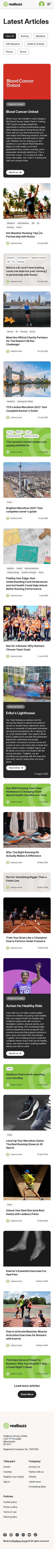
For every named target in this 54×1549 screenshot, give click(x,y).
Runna (23, 51)
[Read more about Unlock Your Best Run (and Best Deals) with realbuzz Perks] (27, 1182)
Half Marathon (13, 44)
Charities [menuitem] (7, 1471)
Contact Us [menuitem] (34, 1466)
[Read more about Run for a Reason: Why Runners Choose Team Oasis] (27, 623)
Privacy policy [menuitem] (10, 1507)
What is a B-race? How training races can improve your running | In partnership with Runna (26, 271)
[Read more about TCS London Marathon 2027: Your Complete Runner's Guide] (27, 379)
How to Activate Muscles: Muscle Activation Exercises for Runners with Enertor (26, 1335)
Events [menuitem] (6, 1466)
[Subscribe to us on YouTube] (29, 1534)
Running (25, 36)
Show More (27, 1394)
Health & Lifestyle (35, 44)
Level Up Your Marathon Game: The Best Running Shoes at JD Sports (25, 1144)
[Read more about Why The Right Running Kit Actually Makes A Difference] (27, 830)
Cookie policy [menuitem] (10, 1502)
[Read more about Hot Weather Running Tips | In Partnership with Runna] (27, 201)
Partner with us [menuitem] (36, 1471)
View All (10, 36)
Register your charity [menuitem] (13, 1476)
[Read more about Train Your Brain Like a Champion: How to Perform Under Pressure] (27, 915)
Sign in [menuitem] (6, 1481)
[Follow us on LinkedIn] (11, 1534)
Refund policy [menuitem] (10, 1516)
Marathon (40, 36)
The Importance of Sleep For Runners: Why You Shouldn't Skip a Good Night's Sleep (26, 1363)
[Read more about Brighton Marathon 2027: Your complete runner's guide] (27, 480)
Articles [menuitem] (32, 1476)
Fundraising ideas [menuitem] (37, 1486)
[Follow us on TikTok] (35, 1534)
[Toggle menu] (49, 4)
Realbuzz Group (20, 1541)
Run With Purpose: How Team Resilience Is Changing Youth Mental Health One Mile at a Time (26, 792)
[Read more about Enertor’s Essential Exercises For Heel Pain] (27, 1249)
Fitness (9, 51)
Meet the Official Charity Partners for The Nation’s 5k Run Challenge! (27, 341)
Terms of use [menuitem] (9, 1512)
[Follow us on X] (17, 1534)
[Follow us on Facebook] (5, 1534)
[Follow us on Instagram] (23, 1534)
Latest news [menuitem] (35, 1481)
